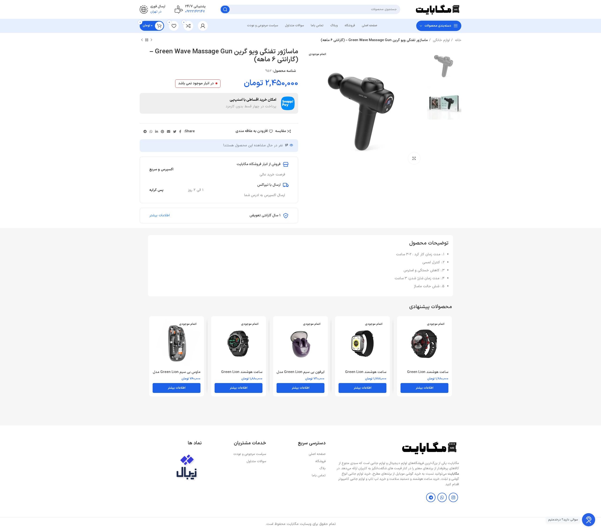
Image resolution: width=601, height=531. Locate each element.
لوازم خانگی (441, 40)
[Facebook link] (180, 131)
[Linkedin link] (156, 131)
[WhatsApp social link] (151, 131)
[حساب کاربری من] (203, 26)
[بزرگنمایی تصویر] (414, 158)
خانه (457, 40)
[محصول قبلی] (151, 40)
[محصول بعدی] (142, 40)
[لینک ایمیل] (169, 131)
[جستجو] (225, 9)
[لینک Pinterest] (162, 131)
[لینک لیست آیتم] (298, 454)
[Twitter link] (175, 131)
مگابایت (453, 473)
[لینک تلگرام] (145, 131)
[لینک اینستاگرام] (453, 497)
